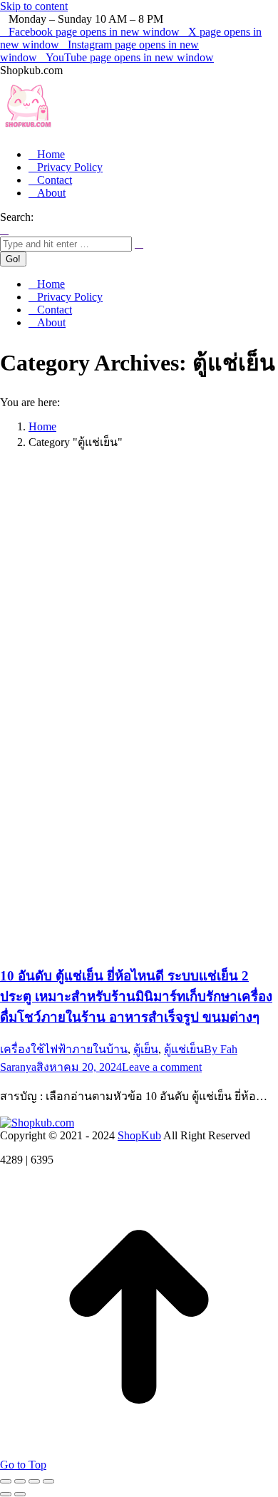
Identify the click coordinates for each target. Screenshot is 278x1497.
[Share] (20, 1481)
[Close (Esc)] (5, 1481)
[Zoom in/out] (48, 1481)
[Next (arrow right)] (20, 1494)
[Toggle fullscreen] (34, 1481)
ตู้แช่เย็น (184, 1049)
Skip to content (34, 6)
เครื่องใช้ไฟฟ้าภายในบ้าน (64, 1049)
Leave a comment (162, 1067)
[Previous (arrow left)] (5, 1494)
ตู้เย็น (145, 1049)
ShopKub (139, 1135)
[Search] (139, 243)
